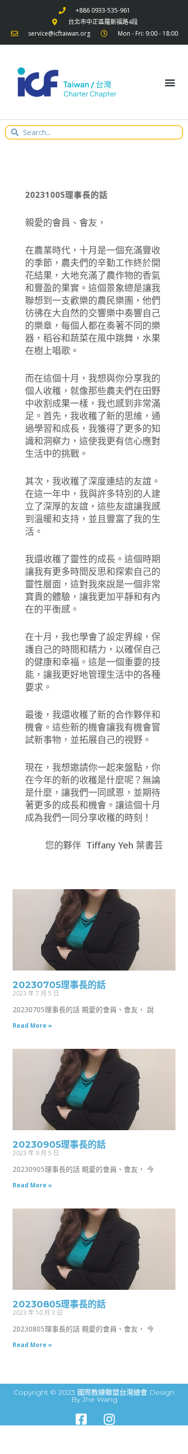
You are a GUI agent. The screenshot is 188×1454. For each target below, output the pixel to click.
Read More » (32, 1025)
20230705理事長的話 (59, 985)
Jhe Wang (99, 1399)
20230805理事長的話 (59, 1304)
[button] (169, 82)
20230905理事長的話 (59, 1144)
